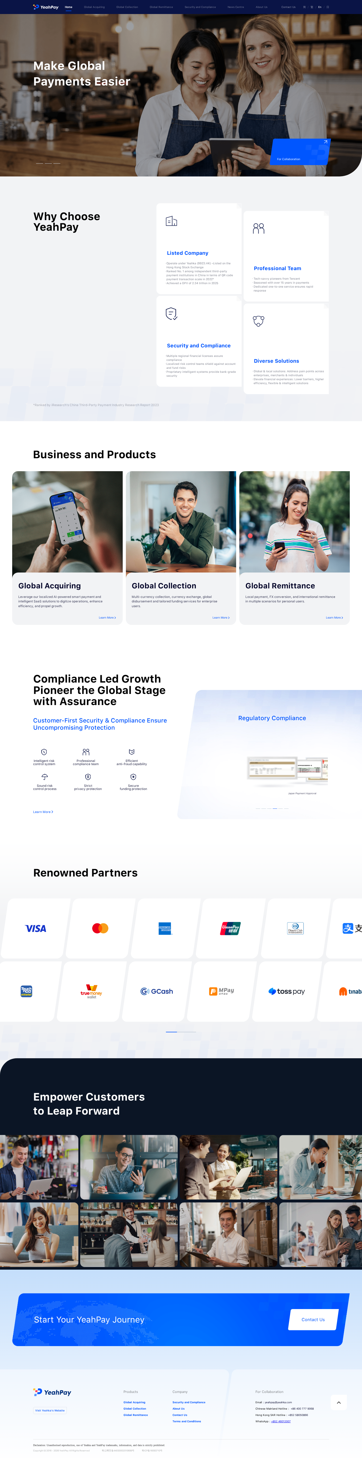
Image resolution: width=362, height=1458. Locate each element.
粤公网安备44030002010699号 (118, 1450)
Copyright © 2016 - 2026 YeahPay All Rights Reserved (61, 1450)
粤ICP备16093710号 (152, 1450)
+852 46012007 (281, 1421)
